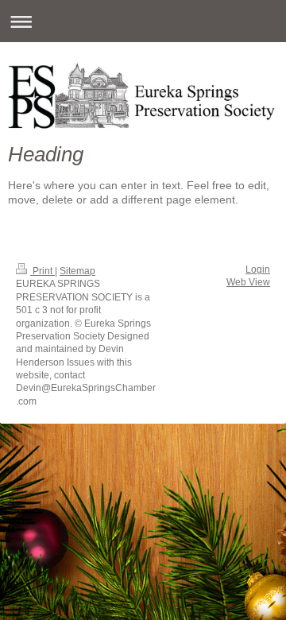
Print (42, 270)
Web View (248, 282)
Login (257, 269)
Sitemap (77, 270)
